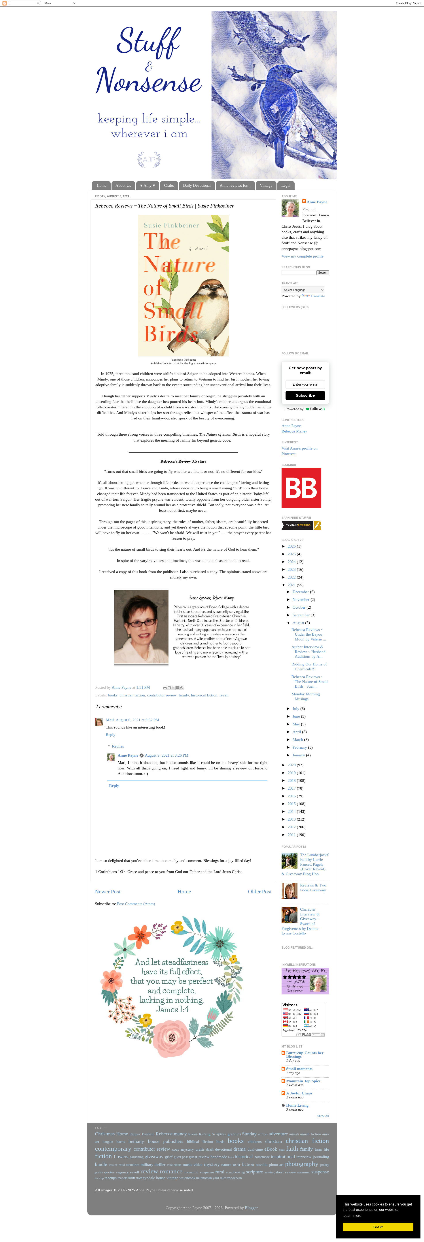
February (300, 747)
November (301, 599)
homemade (262, 1157)
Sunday (249, 1133)
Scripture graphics (226, 1134)
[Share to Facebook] (177, 688)
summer (303, 1172)
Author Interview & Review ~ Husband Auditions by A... (309, 652)
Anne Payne (128, 755)
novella (261, 1164)
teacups (111, 1178)
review (149, 1171)
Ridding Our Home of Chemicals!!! (309, 666)
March (298, 739)
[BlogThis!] (169, 688)
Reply (110, 734)
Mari (110, 720)
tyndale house (154, 1178)
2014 (292, 811)
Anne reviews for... (235, 185)
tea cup (99, 1178)
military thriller (153, 1164)
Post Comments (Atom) (136, 904)
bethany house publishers (156, 1141)
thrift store (135, 1178)
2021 (292, 585)
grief (168, 1157)
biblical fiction (200, 1141)
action (263, 1134)
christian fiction (132, 695)
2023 (292, 569)
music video (193, 1164)
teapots (122, 1178)
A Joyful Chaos (299, 1093)
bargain (108, 1142)
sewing (269, 1172)
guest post (181, 1157)
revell (224, 695)
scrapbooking (235, 1172)
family (184, 695)
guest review (199, 1157)
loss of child (117, 1165)
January (299, 755)
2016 (292, 796)
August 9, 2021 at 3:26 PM (166, 755)
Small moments (299, 1069)
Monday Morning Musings (306, 696)
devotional (223, 1149)
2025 (292, 554)
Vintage (266, 185)
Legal (285, 185)
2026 (292, 546)
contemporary (113, 1148)
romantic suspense (199, 1172)
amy (325, 1134)
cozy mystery (183, 1149)
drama (239, 1149)
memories (132, 1165)
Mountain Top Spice (303, 1081)
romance (171, 1171)
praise (99, 1172)
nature (226, 1164)
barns (120, 1141)
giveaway (154, 1156)
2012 (292, 827)
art (97, 1141)
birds (220, 1141)
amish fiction (310, 1134)
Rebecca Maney (294, 431)
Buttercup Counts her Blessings (305, 1055)
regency (122, 1172)
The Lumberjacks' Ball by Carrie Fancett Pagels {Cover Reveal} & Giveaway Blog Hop (305, 864)
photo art (276, 1164)
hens (231, 1157)
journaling (321, 1157)
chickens (255, 1141)
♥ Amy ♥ (147, 185)
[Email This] (165, 688)
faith (292, 1148)
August (299, 623)
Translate (317, 296)
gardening (137, 1157)
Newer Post (108, 891)
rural (219, 1172)
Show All (323, 1116)
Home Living (297, 1105)
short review (286, 1172)
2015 (292, 804)
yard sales (219, 1178)
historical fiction (204, 695)
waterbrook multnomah (195, 1178)
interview (303, 1157)
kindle (101, 1164)
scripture (254, 1172)
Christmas (105, 1133)
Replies (118, 746)
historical (244, 1156)
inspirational (283, 1156)
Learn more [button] (352, 1215)
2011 (292, 834)
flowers (121, 1156)
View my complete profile (303, 256)
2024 (292, 561)
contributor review (161, 695)
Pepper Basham (141, 1134)
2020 (292, 765)
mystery (212, 1164)
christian (273, 1141)
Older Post (260, 891)
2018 (292, 780)
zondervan (234, 1178)
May (297, 724)
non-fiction (243, 1164)
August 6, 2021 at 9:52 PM (137, 720)
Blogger (251, 1207)
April (297, 732)
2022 (292, 577)
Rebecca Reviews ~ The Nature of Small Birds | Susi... (310, 681)
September (302, 615)
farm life (322, 1149)
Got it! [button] (378, 1227)
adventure (278, 1133)
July (296, 708)
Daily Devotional (197, 185)
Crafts (169, 185)
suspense (320, 1172)
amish (294, 1134)
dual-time (255, 1149)
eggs (282, 1149)
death (210, 1150)
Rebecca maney (171, 1133)
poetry (324, 1165)
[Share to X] (173, 688)
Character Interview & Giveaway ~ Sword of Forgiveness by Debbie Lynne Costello (301, 921)
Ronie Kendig (199, 1134)
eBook (270, 1149)
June (297, 716)
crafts (200, 1149)
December (301, 592)
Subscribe (305, 395)
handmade (219, 1157)
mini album (174, 1165)
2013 (292, 819)
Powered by (294, 409)
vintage (172, 1178)
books (112, 695)
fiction (103, 1155)
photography (301, 1163)
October (300, 607)
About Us (123, 185)
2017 (292, 788)
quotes (109, 1172)
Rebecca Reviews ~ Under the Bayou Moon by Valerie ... (309, 634)
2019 (292, 773)
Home (101, 185)
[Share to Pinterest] (182, 688)
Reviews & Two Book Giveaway (313, 887)
